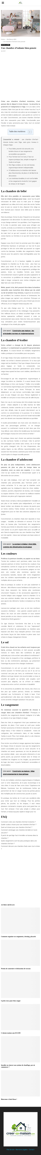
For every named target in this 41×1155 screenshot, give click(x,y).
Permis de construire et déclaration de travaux (16, 968)
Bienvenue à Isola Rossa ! (9, 1099)
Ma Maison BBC (6, 44)
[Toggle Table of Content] (28, 132)
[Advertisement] (20, 77)
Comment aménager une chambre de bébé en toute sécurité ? (19, 831)
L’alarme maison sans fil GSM (10, 1033)
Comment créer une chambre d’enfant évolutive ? (18, 822)
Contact (31, 1149)
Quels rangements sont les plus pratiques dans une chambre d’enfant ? (19, 842)
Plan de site (11, 1149)
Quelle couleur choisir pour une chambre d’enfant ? (18, 825)
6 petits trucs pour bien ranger (10, 1001)
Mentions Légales (22, 1149)
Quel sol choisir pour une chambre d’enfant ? (16, 827)
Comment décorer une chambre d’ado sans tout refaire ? (20, 847)
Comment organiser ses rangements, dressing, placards (18, 936)
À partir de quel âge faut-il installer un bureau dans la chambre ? (19, 836)
